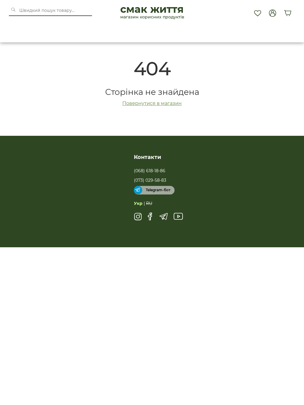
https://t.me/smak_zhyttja (163, 218)
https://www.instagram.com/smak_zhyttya (138, 218)
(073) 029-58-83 (150, 180)
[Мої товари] (257, 13)
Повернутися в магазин (152, 103)
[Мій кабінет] (272, 13)
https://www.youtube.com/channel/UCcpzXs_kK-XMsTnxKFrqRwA (178, 218)
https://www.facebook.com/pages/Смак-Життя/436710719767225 (150, 218)
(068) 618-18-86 (149, 170)
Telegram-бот (158, 190)
